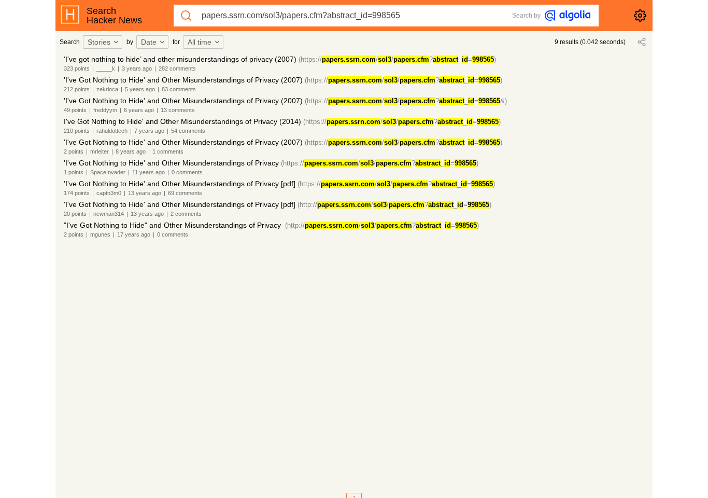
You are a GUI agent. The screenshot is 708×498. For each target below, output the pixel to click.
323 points (77, 68)
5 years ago (140, 89)
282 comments (177, 68)
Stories (99, 42)
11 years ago (148, 172)
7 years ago (149, 131)
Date (149, 42)
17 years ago (133, 234)
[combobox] (104, 42)
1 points (73, 172)
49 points (75, 110)
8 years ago (131, 151)
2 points (73, 151)
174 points (77, 193)
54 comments (188, 131)
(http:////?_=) (394, 205)
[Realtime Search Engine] (567, 15)
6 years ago (139, 110)
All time (199, 42)
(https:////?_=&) (406, 101)
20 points (75, 214)
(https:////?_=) (397, 59)
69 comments (185, 193)
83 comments (179, 89)
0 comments (187, 172)
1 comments (167, 151)
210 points (77, 131)
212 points (77, 89)
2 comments (186, 214)
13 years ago (144, 193)
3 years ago (137, 68)
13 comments (178, 110)
